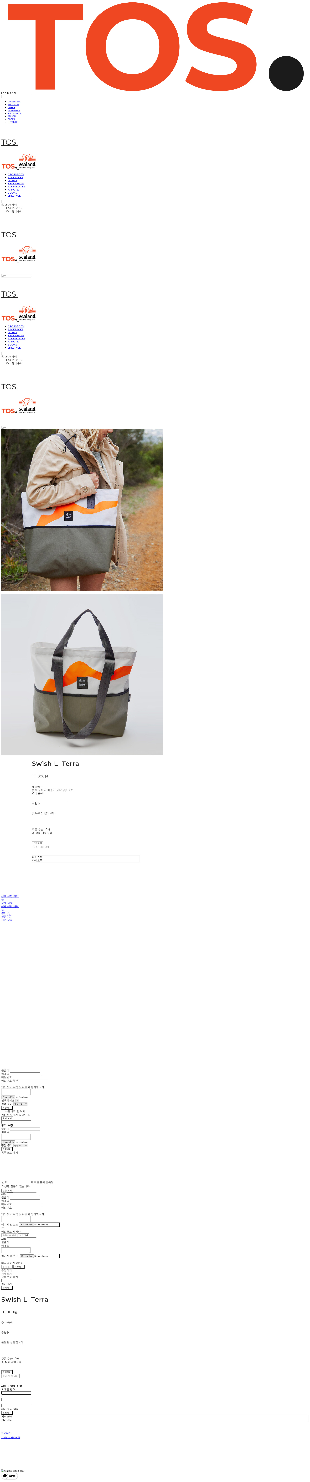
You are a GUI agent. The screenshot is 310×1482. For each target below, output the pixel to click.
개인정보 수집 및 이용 (14, 1087)
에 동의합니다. (23, 1087)
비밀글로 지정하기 (12, 1231)
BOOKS (11, 119)
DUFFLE (11, 107)
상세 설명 (7, 903)
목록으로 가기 (9, 1235)
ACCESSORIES (14, 113)
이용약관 (6, 1433)
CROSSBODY (14, 101)
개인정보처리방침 (10, 1437)
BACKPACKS (13, 104)
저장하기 (7, 1107)
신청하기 (7, 1412)
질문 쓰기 (7, 1190)
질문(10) (6, 916)
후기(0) (5, 913)
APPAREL (12, 116)
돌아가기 (7, 1266)
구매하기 (7, 1287)
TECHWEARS (14, 110)
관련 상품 (7, 919)
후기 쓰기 (7, 1118)
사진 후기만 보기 (15, 1111)
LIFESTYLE (12, 121)
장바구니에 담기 (10, 1376)
